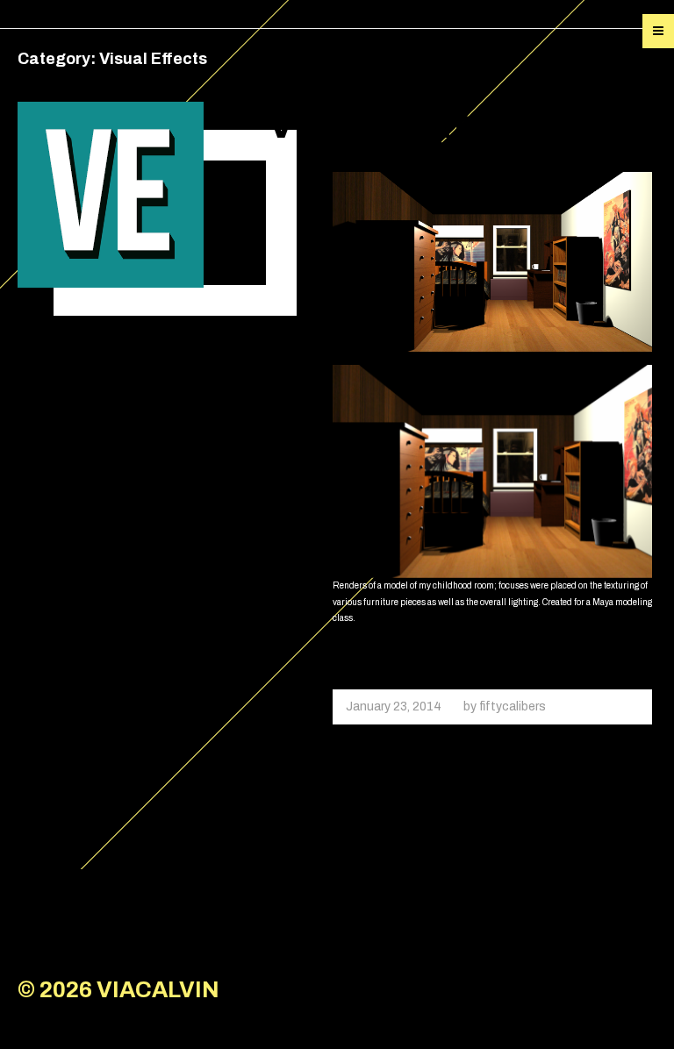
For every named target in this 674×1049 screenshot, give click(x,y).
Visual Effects (404, 124)
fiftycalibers (512, 706)
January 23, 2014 (393, 706)
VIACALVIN (158, 990)
